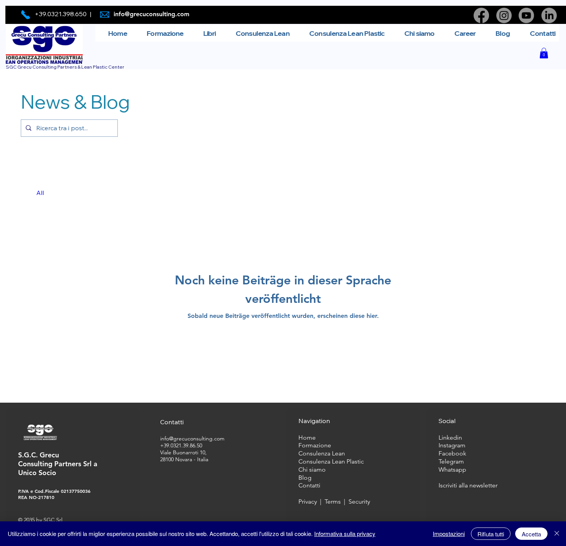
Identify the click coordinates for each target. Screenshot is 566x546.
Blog (304, 477)
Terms (334, 501)
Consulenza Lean (321, 453)
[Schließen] (556, 534)
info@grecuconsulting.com (151, 14)
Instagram (452, 445)
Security (359, 501)
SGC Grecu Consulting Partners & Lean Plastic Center (65, 67)
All (40, 193)
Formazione (314, 445)
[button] (543, 53)
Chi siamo (312, 469)
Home (307, 437)
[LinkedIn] (549, 15)
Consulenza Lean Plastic (331, 461)
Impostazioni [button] (449, 533)
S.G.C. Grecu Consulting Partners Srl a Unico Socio (57, 463)
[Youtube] (526, 15)
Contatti (309, 485)
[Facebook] (481, 15)
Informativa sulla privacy (344, 533)
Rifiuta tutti (490, 534)
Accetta (531, 534)
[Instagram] (504, 15)
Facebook (452, 453)
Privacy (307, 501)
